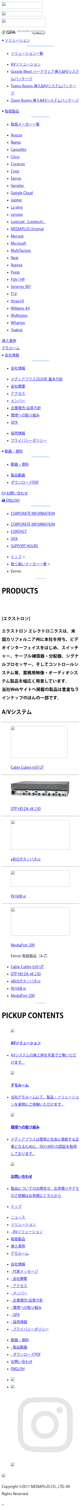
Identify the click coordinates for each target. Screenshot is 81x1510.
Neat (14, 258)
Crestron (18, 164)
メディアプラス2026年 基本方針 (37, 379)
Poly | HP (18, 279)
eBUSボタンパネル (26, 981)
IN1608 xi (18, 988)
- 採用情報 (19, 1322)
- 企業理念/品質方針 (27, 1300)
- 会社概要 (19, 1278)
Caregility (18, 149)
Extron (16, 178)
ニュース (18, 1217)
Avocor (16, 135)
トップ (16, 557)
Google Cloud (22, 193)
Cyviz (15, 171)
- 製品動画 (19, 1347)
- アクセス (19, 1286)
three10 (17, 301)
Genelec (17, 185)
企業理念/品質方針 (26, 408)
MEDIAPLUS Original (27, 229)
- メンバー (19, 1293)
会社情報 (12, 355)
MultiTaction (21, 250)
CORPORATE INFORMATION (33, 513)
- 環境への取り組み (26, 1307)
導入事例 (9, 341)
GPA (14, 422)
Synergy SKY (21, 286)
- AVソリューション (27, 1232)
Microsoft (18, 243)
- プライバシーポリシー (30, 1329)
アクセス (18, 393)
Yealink (16, 330)
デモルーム (11, 348)
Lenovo (17, 214)
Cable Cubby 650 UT (27, 967)
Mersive (17, 236)
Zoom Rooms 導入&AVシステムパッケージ (45, 100)
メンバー (18, 401)
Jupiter (16, 200)
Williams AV (20, 308)
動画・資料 (14, 451)
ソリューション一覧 (27, 53)
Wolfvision (19, 315)
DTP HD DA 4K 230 (26, 974)
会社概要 (18, 386)
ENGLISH (12, 500)
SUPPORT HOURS (24, 546)
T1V (14, 294)
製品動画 (18, 475)
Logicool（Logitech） (28, 221)
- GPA (15, 1315)
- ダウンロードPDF (26, 1354)
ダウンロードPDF (25, 482)
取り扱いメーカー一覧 (29, 564)
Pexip (15, 272)
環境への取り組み (25, 415)
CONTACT (19, 531)
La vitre (17, 207)
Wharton (18, 323)
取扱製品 (12, 111)
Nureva (16, 265)
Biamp (16, 142)
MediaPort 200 (23, 995)
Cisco (15, 157)
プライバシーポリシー (29, 440)
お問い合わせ (17, 493)
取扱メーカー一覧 (25, 124)
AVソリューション (26, 64)
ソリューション (17, 40)
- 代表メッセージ (24, 1271)
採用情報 (18, 433)
